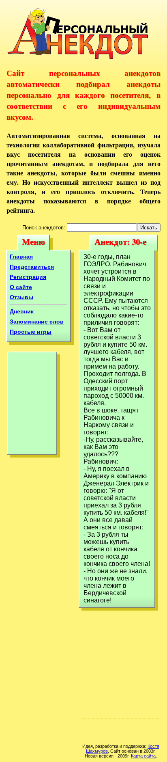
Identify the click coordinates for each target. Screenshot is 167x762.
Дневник (22, 311)
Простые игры (30, 331)
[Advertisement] (32, 405)
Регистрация (28, 277)
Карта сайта (143, 755)
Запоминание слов (37, 321)
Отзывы (21, 297)
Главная (21, 256)
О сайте (21, 287)
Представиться (32, 266)
